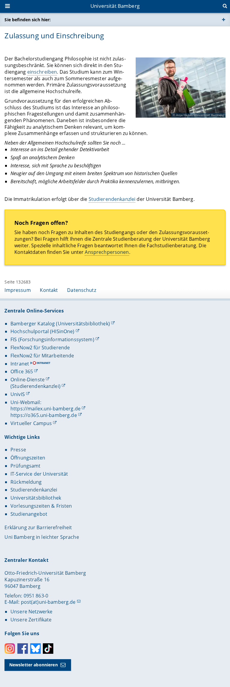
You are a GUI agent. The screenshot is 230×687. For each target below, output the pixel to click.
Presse (18, 449)
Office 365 (21, 371)
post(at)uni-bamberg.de (48, 602)
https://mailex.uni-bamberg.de (45, 408)
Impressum (17, 290)
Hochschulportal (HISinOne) (42, 331)
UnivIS (17, 394)
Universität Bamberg (115, 5)
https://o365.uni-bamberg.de (43, 415)
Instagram (9, 648)
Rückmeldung (26, 482)
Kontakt (49, 290)
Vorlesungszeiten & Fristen (41, 506)
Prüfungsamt (25, 465)
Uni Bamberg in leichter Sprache (41, 537)
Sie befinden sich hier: (27, 19)
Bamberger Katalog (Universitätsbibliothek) (60, 323)
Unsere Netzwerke (31, 611)
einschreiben (42, 72)
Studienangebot (28, 514)
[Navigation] (8, 6)
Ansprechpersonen (107, 252)
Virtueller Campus (31, 423)
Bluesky (35, 648)
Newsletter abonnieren (33, 665)
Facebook (22, 648)
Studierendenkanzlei (112, 199)
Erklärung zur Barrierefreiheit (38, 527)
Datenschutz (81, 290)
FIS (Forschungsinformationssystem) (52, 339)
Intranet (19, 363)
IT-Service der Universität (39, 474)
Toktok (48, 648)
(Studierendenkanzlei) (35, 386)
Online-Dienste (27, 379)
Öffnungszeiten (27, 457)
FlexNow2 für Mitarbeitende (42, 355)
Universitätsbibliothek (35, 498)
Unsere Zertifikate (31, 619)
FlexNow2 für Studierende (40, 347)
